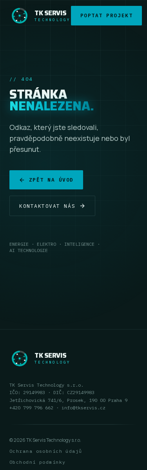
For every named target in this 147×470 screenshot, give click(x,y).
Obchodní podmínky (37, 462)
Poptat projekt (106, 15)
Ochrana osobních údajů (45, 451)
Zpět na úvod (51, 179)
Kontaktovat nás (47, 206)
